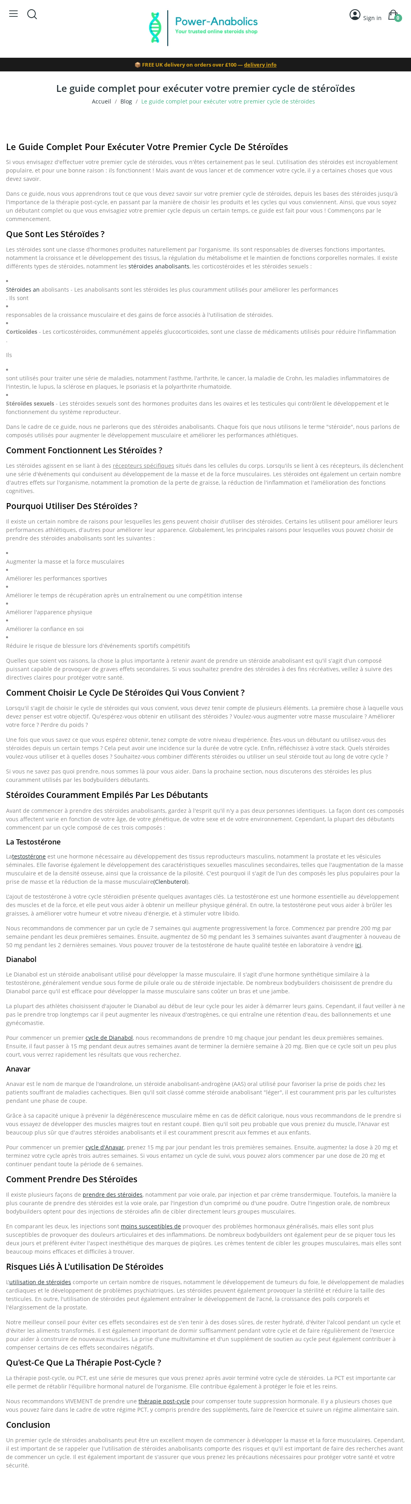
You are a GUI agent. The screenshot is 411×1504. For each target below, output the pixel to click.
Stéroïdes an (23, 289)
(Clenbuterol (170, 881)
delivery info (260, 64)
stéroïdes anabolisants (158, 266)
